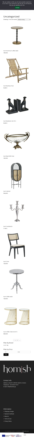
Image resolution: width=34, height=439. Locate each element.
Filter (6, 354)
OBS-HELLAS (25, 431)
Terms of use (8, 418)
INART (5, 345)
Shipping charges (9, 411)
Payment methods (9, 414)
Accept (17, 7)
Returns (7, 416)
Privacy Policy (8, 421)
